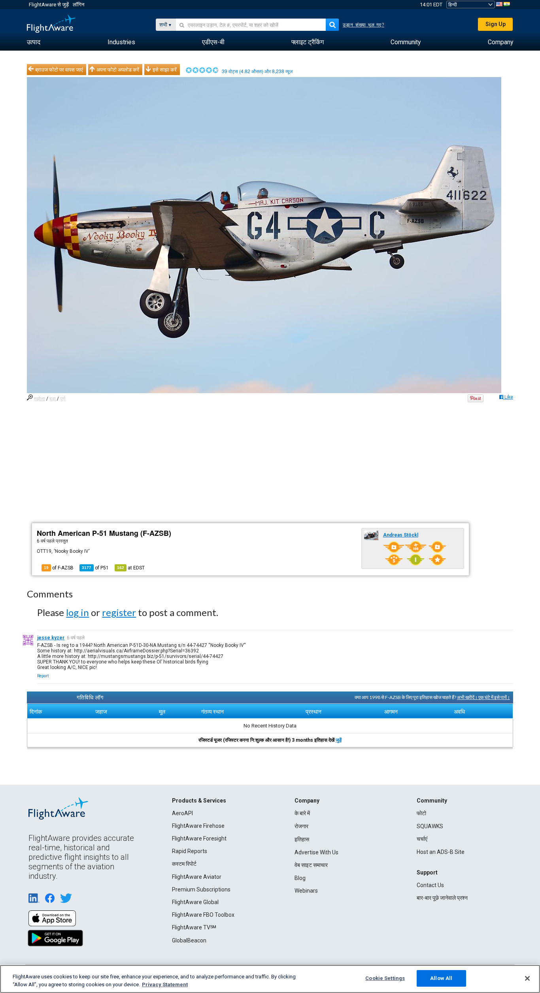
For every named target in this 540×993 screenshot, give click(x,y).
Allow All (441, 978)
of (95, 568)
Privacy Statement (165, 984)
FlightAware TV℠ (194, 927)
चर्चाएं (422, 839)
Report (43, 675)
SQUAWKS (430, 826)
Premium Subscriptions (201, 889)
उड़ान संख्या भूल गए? (363, 25)
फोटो (421, 813)
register (119, 612)
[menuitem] (33, 42)
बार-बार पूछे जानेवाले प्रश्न (442, 898)
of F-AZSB (59, 568)
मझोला (39, 398)
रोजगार (301, 826)
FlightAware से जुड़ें (49, 5)
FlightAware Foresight (199, 838)
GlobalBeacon (189, 940)
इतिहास (302, 839)
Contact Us (430, 885)
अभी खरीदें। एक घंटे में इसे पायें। (483, 697)
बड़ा (52, 398)
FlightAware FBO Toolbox (203, 915)
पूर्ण (62, 398)
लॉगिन (78, 5)
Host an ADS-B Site (440, 852)
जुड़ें (339, 740)
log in (77, 612)
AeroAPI (182, 813)
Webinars (306, 890)
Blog (300, 878)
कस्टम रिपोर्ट (184, 864)
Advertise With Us (316, 852)
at (131, 568)
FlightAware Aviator (196, 877)
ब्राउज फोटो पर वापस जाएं (59, 69)
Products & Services (199, 800)
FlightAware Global (195, 902)
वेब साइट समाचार (311, 865)
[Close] (527, 978)
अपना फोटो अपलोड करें (117, 69)
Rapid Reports (189, 851)
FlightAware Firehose (198, 826)
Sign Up (495, 24)
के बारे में (302, 813)
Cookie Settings (385, 978)
